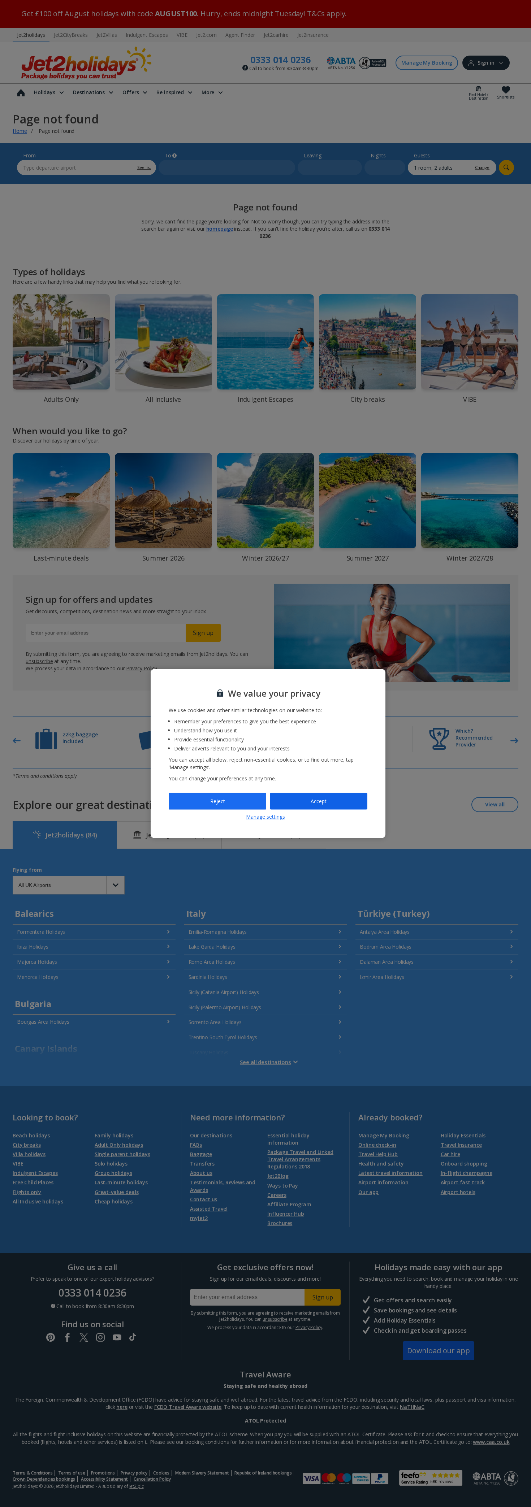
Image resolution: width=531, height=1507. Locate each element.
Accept (319, 801)
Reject (217, 801)
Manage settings (265, 816)
